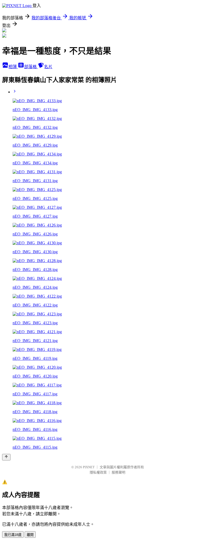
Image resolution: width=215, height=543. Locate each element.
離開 (30, 535)
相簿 (13, 67)
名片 (48, 67)
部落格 (31, 67)
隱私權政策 (98, 472)
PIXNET (89, 467)
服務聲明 (118, 472)
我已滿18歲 (13, 535)
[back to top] (6, 457)
